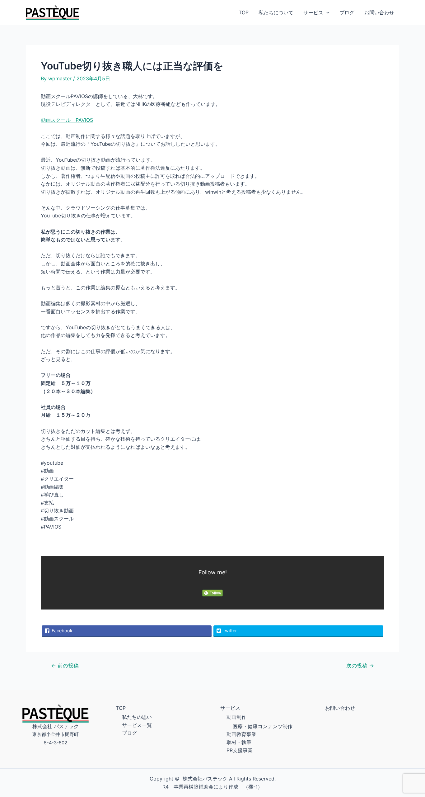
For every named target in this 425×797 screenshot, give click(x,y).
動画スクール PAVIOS (67, 120)
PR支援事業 (240, 750)
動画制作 (236, 717)
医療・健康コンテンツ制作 (262, 726)
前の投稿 (65, 665)
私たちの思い (137, 717)
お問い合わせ (379, 12)
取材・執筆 (239, 742)
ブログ (346, 12)
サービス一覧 (137, 725)
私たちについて (276, 12)
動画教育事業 (241, 734)
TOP (244, 12)
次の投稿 (360, 665)
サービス (313, 12)
